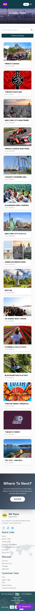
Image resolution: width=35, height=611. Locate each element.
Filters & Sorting (17, 36)
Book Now (17, 499)
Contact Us (26, 606)
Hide (26, 4)
